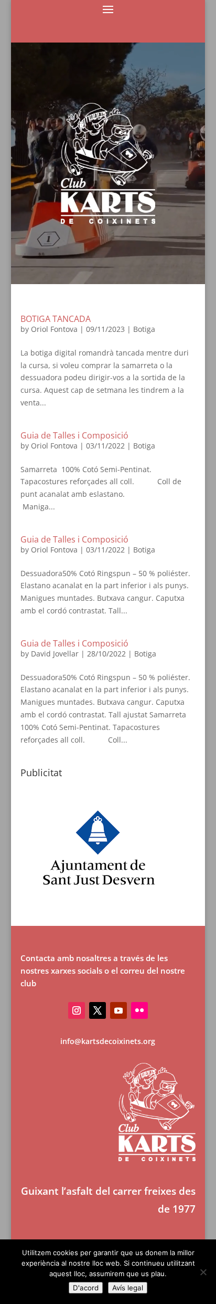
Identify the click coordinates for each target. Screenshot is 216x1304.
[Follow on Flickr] (139, 1010)
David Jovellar (55, 654)
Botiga (144, 329)
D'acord (86, 1288)
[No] (203, 1272)
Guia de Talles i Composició (74, 435)
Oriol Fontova (54, 329)
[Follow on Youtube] (118, 1010)
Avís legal (127, 1288)
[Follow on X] (97, 1010)
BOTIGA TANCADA (55, 319)
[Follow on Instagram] (76, 1010)
